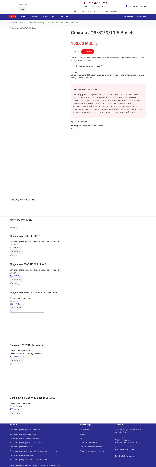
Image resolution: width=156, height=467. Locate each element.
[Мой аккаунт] (121, 7)
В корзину (87, 51)
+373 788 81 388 (97, 3)
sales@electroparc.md (96, 6)
